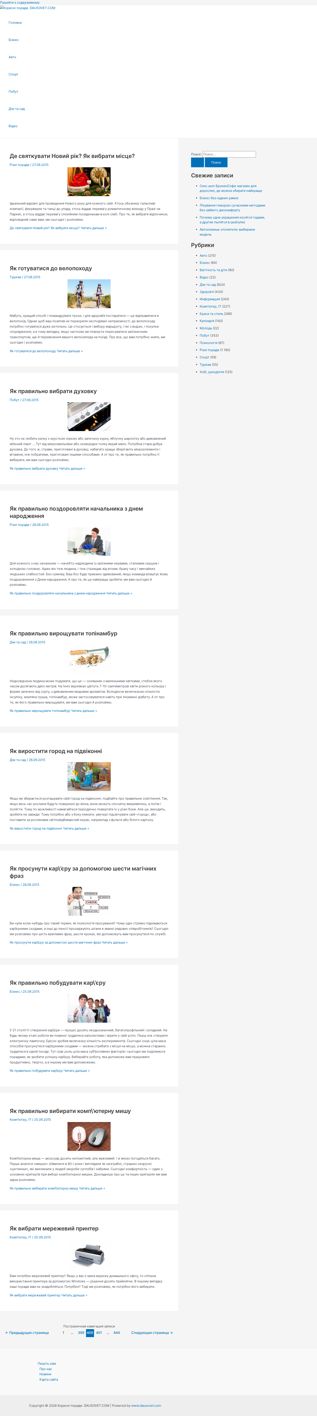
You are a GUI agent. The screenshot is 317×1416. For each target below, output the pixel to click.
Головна (15, 22)
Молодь (206, 328)
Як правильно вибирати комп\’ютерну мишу (70, 1111)
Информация (210, 299)
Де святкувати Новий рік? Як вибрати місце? (72, 156)
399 (81, 1333)
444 (116, 1333)
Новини (45, 1374)
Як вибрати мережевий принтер (54, 1228)
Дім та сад (17, 109)
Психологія (208, 343)
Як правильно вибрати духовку (53, 391)
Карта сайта (48, 1379)
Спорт (13, 74)
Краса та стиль (211, 314)
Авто (12, 57)
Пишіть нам (47, 1363)
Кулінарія (207, 321)
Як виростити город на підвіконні (56, 751)
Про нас (45, 1369)
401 (99, 1333)
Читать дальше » (58, 228)
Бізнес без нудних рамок (219, 198)
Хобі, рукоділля (212, 372)
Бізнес (14, 40)
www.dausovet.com (146, 1405)
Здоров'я (207, 292)
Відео (13, 126)
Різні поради (19, 165)
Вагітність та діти (213, 270)
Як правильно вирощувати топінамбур (63, 633)
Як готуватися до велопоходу (51, 268)
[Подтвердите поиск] (197, 162)
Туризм (15, 277)
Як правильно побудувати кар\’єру (58, 982)
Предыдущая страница (27, 1333)
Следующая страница (152, 1333)
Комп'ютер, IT (20, 1119)
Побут (13, 91)
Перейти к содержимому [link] (19, 2)
